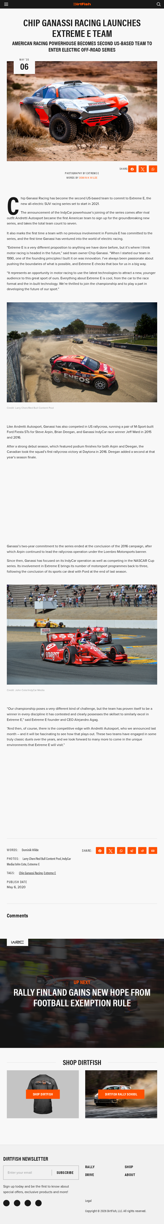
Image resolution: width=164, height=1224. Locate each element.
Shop (129, 1167)
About (130, 1174)
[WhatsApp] (153, 169)
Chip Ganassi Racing (31, 872)
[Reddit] (142, 850)
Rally (90, 1167)
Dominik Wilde (88, 177)
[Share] (132, 169)
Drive (89, 1174)
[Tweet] (143, 169)
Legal (88, 1200)
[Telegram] (132, 850)
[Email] (153, 850)
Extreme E (50, 872)
